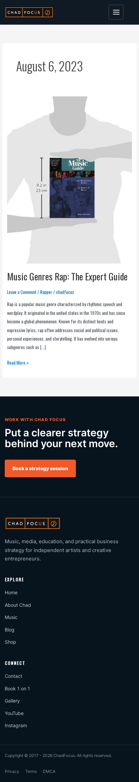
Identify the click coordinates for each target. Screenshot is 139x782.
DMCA (49, 771)
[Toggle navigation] (116, 12)
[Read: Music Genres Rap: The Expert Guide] (69, 179)
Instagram (16, 725)
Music (11, 617)
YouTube (14, 713)
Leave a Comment (21, 292)
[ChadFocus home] (29, 12)
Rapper (46, 292)
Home (11, 592)
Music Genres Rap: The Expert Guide (67, 276)
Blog (10, 629)
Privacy (12, 771)
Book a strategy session (40, 468)
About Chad (18, 605)
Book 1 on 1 (17, 688)
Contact (13, 676)
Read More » (18, 362)
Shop (10, 642)
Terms (31, 771)
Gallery (12, 701)
